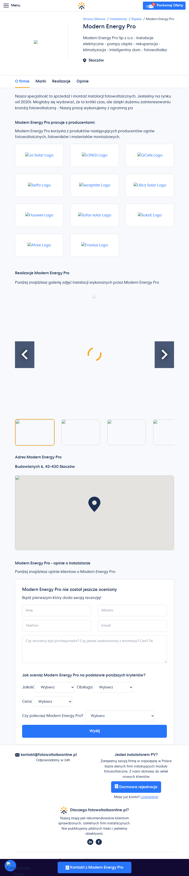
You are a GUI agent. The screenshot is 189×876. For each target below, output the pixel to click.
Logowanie (149, 797)
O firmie (22, 81)
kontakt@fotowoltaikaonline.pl (49, 755)
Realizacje (61, 81)
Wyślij (94, 731)
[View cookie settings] (10, 865)
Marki (40, 81)
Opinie (83, 81)
